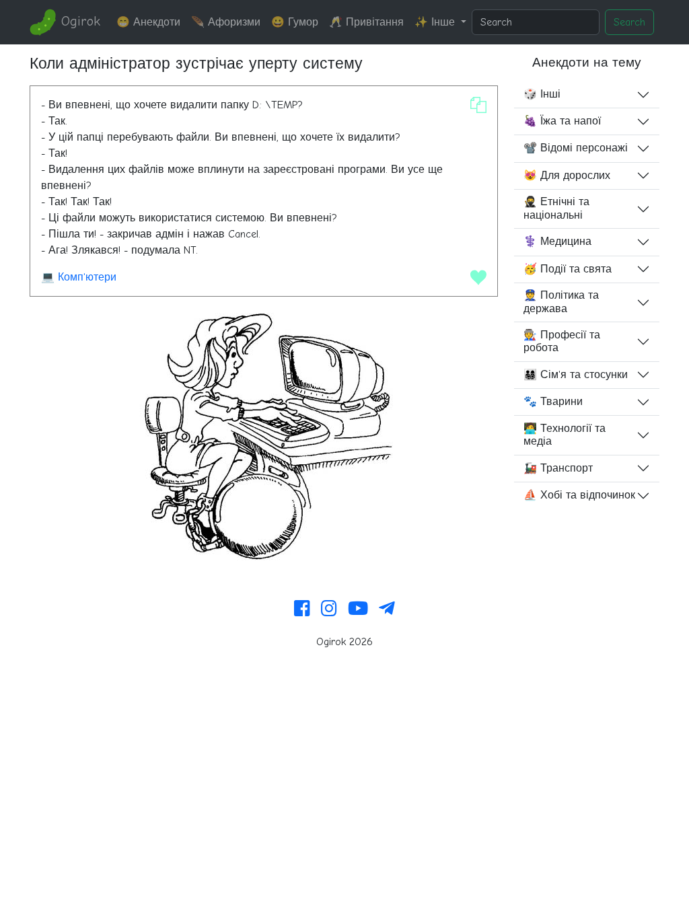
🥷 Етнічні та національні (556, 208)
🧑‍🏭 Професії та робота (561, 341)
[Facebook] (302, 609)
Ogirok (78, 21)
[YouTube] (358, 609)
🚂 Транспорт (558, 468)
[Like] (478, 277)
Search (629, 22)
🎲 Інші (541, 94)
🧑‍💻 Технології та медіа (564, 434)
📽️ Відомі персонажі (575, 148)
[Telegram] (387, 609)
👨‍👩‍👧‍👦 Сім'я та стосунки (575, 375)
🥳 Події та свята (567, 269)
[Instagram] (329, 609)
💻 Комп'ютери (78, 277)
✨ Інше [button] (436, 22)
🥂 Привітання (366, 22)
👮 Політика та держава (561, 301)
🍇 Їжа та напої (562, 121)
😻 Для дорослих (566, 176)
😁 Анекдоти (148, 22)
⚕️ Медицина (557, 241)
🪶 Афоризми (225, 22)
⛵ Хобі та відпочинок (579, 495)
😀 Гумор (294, 22)
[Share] (478, 104)
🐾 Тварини (553, 402)
